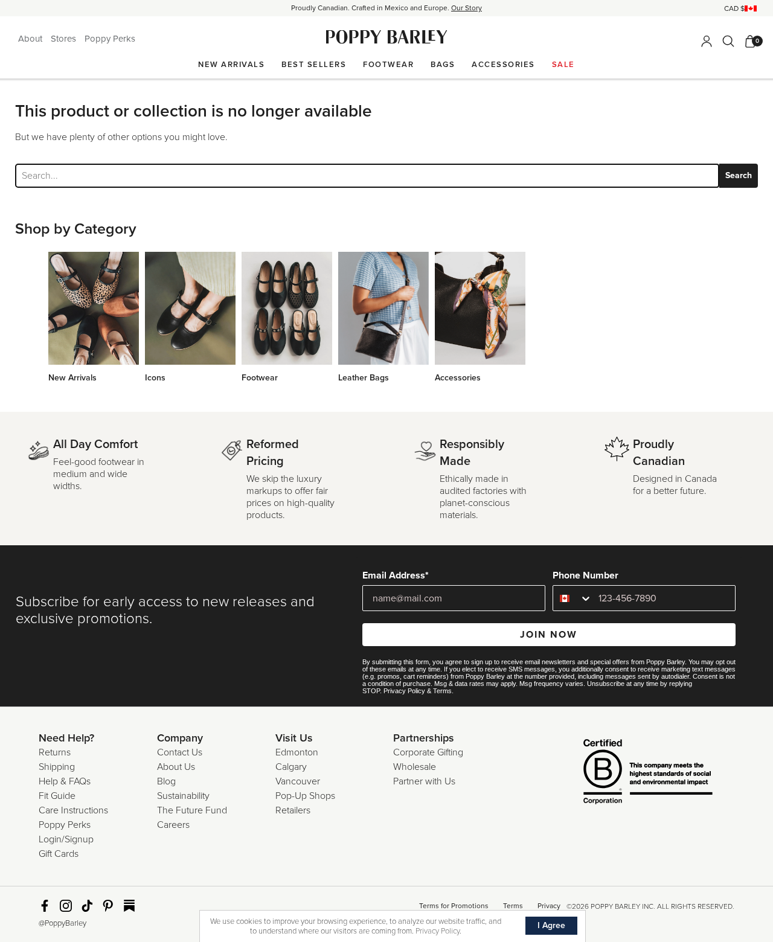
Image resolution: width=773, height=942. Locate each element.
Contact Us (179, 752)
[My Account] (706, 41)
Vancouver (297, 781)
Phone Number (585, 575)
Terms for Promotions (454, 906)
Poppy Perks (110, 38)
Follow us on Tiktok (87, 906)
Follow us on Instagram (66, 906)
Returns (55, 752)
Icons (155, 378)
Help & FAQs (65, 781)
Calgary (291, 767)
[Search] (728, 41)
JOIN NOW (548, 635)
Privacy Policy (404, 690)
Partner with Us (424, 781)
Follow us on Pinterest (108, 906)
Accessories (503, 64)
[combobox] (572, 598)
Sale (563, 64)
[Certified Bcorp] (629, 773)
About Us (176, 767)
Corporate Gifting (428, 752)
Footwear (388, 64)
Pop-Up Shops (305, 796)
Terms (442, 690)
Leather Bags (363, 378)
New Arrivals (231, 64)
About (31, 38)
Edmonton (296, 752)
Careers (173, 825)
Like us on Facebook (45, 906)
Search (738, 175)
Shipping (57, 767)
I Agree (551, 925)
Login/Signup (66, 839)
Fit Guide (57, 796)
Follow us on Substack (129, 906)
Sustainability (183, 796)
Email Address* (395, 575)
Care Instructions (73, 810)
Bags (443, 64)
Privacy (548, 906)
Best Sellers (313, 64)
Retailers (292, 810)
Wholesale (414, 767)
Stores (65, 38)
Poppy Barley (386, 37)
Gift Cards (59, 854)
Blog (166, 781)
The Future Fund (192, 810)
